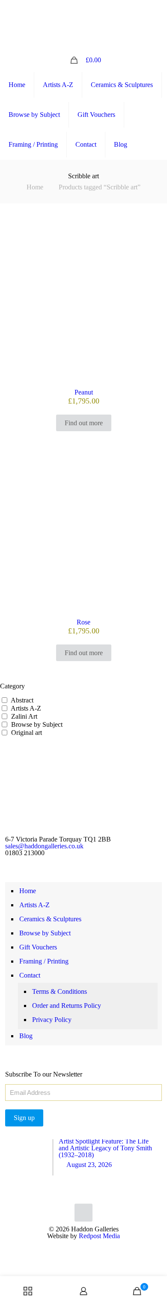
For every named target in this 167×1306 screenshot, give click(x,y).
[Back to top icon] (83, 1213)
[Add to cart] (157, 226)
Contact (29, 975)
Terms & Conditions (59, 991)
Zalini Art (24, 716)
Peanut (84, 392)
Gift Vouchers (38, 947)
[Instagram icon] (89, 9)
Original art (26, 732)
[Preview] (157, 250)
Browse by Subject (37, 724)
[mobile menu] (155, 33)
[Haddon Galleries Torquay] (83, 33)
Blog (26, 1035)
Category (12, 686)
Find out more (84, 423)
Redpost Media (99, 1235)
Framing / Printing (44, 961)
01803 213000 (25, 852)
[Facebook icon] (78, 9)
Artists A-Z (26, 708)
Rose (83, 622)
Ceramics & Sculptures (50, 919)
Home (35, 187)
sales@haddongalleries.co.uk (44, 846)
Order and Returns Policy (66, 1005)
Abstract (22, 700)
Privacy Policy (52, 1019)
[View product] (157, 238)
